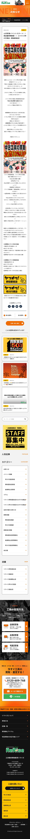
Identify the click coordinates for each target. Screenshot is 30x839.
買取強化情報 (8, 530)
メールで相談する (17, 691)
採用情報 (23, 824)
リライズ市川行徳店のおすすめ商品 (15, 505)
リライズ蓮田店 (8, 574)
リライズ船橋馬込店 (10, 579)
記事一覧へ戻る (15, 323)
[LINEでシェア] (17, 306)
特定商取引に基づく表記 (11, 824)
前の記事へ (9, 315)
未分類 (6, 550)
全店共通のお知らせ (10, 510)
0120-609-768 (16, 681)
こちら (18, 230)
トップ (3, 18)
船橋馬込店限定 (10, 489)
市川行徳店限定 (10, 479)
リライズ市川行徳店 (10, 584)
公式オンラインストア (15, 788)
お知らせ (9, 18)
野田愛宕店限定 (10, 484)
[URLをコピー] (20, 306)
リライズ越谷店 (8, 589)
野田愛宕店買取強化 (11, 535)
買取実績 (6, 515)
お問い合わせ (15, 826)
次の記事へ (21, 315)
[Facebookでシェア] (13, 306)
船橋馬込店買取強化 (11, 540)
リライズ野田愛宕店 (10, 569)
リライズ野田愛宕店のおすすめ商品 (15, 500)
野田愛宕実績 (9, 520)
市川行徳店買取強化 (11, 545)
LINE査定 (17, 696)
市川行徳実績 (9, 525)
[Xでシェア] (9, 306)
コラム (6, 494)
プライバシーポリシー (15, 822)
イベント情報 (8, 474)
